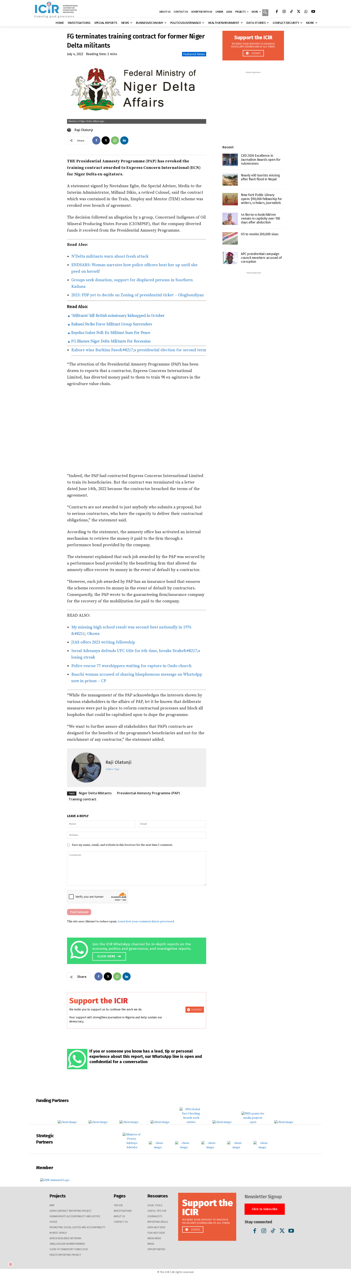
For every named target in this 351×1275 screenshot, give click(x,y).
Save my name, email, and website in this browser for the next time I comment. (122, 845)
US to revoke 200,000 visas (259, 234)
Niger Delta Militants (95, 793)
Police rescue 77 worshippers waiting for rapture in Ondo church (131, 666)
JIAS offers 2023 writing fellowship (103, 642)
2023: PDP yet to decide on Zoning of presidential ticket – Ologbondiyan (137, 295)
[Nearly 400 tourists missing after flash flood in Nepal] (230, 179)
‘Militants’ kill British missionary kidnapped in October (117, 315)
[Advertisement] (136, 430)
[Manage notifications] (10, 1264)
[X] (298, 12)
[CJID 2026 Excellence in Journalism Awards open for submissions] (230, 160)
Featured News (194, 54)
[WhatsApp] (306, 12)
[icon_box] (137, 950)
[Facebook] (276, 12)
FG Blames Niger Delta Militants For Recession (110, 341)
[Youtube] (313, 12)
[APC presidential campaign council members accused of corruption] (230, 258)
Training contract (82, 799)
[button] (265, 13)
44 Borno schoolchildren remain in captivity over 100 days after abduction (260, 218)
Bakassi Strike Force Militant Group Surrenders (111, 324)
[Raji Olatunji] (69, 130)
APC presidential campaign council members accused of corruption (261, 258)
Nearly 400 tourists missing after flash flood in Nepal (260, 177)
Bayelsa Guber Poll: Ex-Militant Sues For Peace (110, 332)
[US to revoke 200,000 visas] (230, 238)
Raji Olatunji (83, 130)
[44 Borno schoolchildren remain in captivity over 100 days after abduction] (230, 219)
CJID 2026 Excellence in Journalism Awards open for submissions (261, 159)
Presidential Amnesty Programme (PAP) (148, 793)
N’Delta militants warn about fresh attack (109, 256)
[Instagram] (284, 12)
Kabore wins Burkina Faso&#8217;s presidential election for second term (138, 350)
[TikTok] (291, 12)
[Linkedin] (124, 140)
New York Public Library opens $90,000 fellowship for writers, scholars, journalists (261, 199)
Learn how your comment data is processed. (146, 921)
